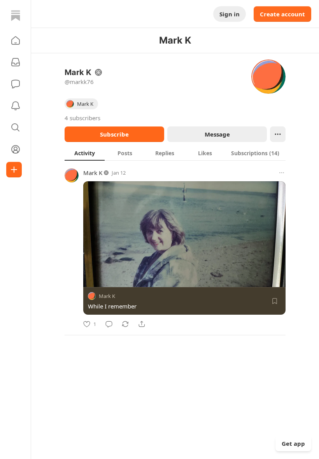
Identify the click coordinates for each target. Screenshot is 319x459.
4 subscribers (82, 118)
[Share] (141, 324)
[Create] (14, 169)
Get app (293, 443)
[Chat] (15, 84)
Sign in (229, 14)
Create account (282, 14)
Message (217, 134)
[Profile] (15, 149)
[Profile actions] (278, 134)
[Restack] (125, 324)
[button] (15, 40)
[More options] (281, 172)
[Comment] (109, 324)
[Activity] (15, 105)
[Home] (15, 15)
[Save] (274, 301)
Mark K (92, 173)
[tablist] (175, 153)
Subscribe (114, 134)
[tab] (85, 153)
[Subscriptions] (15, 62)
